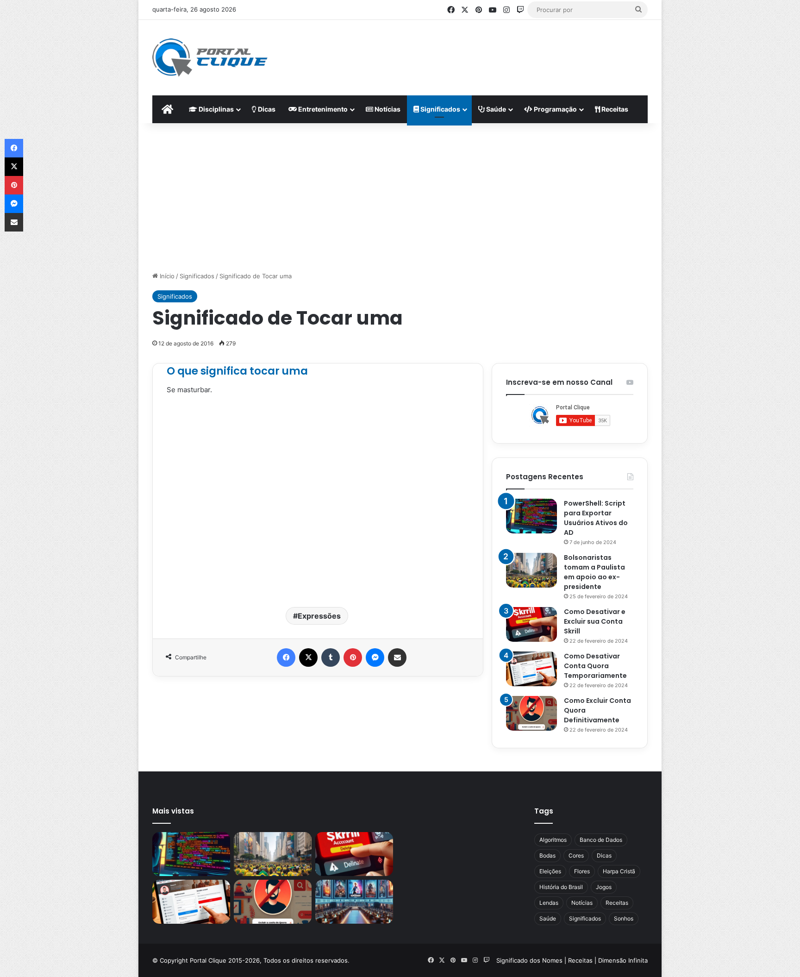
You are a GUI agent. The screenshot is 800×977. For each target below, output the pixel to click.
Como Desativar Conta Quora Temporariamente (595, 665)
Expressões (319, 615)
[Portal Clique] (210, 57)
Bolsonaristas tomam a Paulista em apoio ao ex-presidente (594, 572)
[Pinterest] (353, 657)
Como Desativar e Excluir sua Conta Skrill (594, 621)
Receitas (614, 109)
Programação (554, 109)
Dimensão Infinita (623, 960)
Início (166, 276)
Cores (576, 855)
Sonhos (623, 918)
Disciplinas (215, 109)
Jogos (604, 886)
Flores (582, 871)
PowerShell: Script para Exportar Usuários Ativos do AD (596, 518)
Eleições (550, 871)
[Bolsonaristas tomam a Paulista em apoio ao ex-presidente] (531, 570)
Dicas (265, 109)
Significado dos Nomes (529, 960)
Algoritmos (553, 839)
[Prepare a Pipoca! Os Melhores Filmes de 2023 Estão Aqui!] (354, 902)
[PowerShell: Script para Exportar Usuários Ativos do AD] (531, 516)
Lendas (548, 902)
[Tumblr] (330, 657)
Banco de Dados (601, 839)
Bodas (547, 855)
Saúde (495, 109)
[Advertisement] (490, 50)
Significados (439, 109)
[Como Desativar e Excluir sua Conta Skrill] (531, 624)
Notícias (386, 109)
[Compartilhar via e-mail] (397, 657)
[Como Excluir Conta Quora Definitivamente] (531, 713)
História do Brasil (561, 886)
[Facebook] (286, 657)
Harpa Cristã (619, 871)
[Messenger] (375, 657)
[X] (308, 657)
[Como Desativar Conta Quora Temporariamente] (531, 668)
